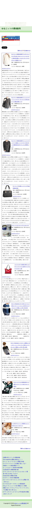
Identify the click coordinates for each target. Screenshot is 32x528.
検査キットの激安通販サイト (12, 465)
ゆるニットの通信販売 (11, 28)
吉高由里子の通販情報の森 (11, 469)
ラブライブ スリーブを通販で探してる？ (15, 463)
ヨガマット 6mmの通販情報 (11, 477)
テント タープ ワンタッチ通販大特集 (14, 461)
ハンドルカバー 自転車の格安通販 (13, 467)
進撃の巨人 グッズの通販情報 (12, 457)
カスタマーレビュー (6, 68)
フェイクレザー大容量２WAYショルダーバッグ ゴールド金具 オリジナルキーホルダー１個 (22, 266)
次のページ (28, 50)
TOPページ (20, 50)
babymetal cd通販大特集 (10, 475)
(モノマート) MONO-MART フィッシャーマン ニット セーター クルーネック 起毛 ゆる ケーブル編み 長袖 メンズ (20, 99)
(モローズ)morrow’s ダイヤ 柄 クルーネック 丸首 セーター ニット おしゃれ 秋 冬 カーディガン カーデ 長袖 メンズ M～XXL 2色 (20, 305)
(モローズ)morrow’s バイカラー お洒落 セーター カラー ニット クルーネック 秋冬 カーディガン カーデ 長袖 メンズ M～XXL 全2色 (20, 345)
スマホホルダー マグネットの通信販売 (14, 483)
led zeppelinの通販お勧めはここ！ (13, 459)
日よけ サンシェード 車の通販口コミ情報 (15, 485)
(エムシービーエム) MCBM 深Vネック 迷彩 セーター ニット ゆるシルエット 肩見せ (21, 384)
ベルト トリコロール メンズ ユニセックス (20, 225)
